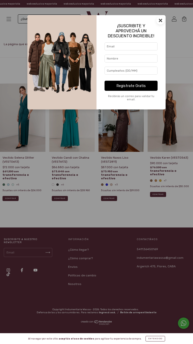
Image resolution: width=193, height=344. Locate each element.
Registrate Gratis (131, 86)
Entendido (155, 338)
